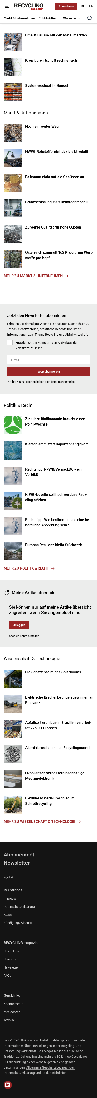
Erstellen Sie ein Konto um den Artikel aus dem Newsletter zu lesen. (47, 345)
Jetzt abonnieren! (48, 371)
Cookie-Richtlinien (54, 1073)
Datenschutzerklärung (19, 906)
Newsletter (17, 863)
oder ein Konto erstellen (24, 636)
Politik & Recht (18, 405)
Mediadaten (12, 1012)
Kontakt (9, 877)
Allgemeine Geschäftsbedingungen (50, 1067)
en (91, 6)
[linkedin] (8, 1085)
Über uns (10, 959)
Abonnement (19, 855)
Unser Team (12, 951)
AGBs (8, 915)
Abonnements (13, 1004)
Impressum (11, 898)
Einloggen (19, 625)
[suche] (89, 18)
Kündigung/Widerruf (18, 923)
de (83, 6)
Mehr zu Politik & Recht (26, 568)
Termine (9, 1020)
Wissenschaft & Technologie (32, 658)
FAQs (7, 975)
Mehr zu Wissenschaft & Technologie (39, 822)
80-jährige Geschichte (72, 1056)
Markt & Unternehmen (26, 112)
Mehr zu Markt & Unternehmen (33, 276)
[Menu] (7, 6)
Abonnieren (66, 6)
